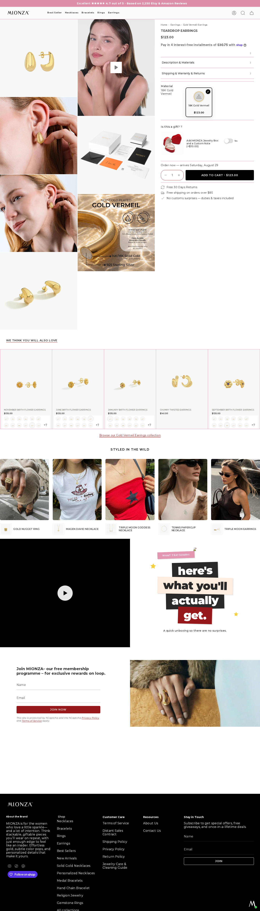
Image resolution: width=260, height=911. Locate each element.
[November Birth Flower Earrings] (26, 377)
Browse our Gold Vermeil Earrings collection (130, 435)
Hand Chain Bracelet (73, 888)
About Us (150, 823)
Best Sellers (66, 851)
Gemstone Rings (70, 903)
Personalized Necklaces (76, 873)
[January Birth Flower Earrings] (130, 377)
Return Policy (114, 856)
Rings (61, 836)
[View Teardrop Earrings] (116, 67)
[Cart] (251, 13)
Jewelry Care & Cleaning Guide (115, 865)
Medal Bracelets (70, 880)
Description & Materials (178, 62)
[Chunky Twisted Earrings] (182, 377)
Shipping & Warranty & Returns (183, 73)
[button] (54, 13)
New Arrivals (67, 858)
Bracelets (64, 828)
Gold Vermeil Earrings (195, 24)
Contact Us (152, 830)
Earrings (175, 24)
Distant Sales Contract (113, 832)
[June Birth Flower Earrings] (78, 377)
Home (164, 24)
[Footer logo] (20, 805)
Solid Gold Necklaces (73, 866)
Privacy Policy (90, 717)
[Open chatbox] (252, 903)
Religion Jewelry (70, 895)
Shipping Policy (115, 842)
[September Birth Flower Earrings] (234, 377)
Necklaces (65, 821)
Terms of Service (32, 720)
